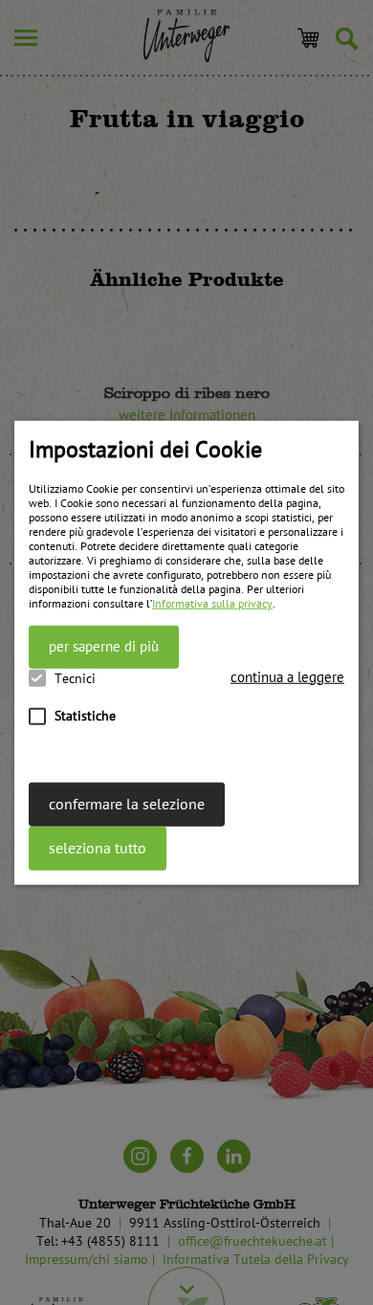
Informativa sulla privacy (212, 604)
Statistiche (85, 715)
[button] (287, 677)
